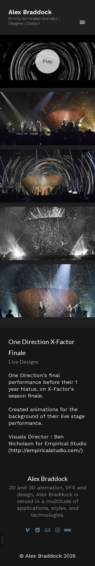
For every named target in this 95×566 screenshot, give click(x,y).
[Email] (47, 530)
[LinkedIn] (37, 530)
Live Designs (23, 361)
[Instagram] (57, 530)
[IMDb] (67, 530)
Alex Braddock (47, 478)
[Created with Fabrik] (2, 539)
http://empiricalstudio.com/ (45, 450)
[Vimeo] (27, 530)
